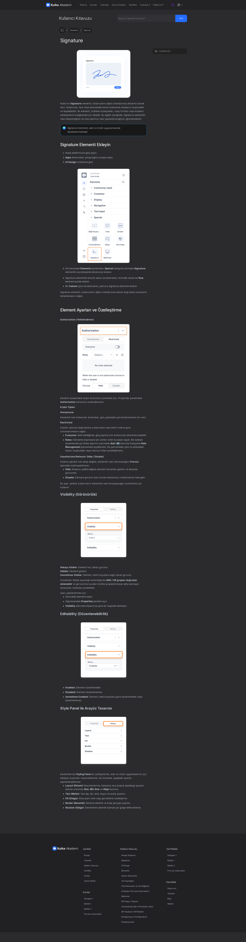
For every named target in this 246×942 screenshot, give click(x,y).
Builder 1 (87, 904)
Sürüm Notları (90, 881)
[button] (180, 4)
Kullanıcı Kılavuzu (91, 865)
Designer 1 (88, 898)
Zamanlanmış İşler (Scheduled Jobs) (137, 906)
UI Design (125, 865)
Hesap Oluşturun (128, 855)
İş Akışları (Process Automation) (135, 891)
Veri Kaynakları (127, 881)
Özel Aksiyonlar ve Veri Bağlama (135, 886)
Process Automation (93, 914)
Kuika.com (171, 888)
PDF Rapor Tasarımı (129, 901)
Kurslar (87, 855)
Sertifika (87, 870)
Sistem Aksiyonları (129, 876)
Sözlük (87, 876)
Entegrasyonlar (127, 922)
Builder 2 (88, 909)
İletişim (170, 904)
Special (87, 30)
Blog (169, 898)
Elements (74, 30)
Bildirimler (125, 896)
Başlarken (125, 860)
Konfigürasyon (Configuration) (134, 917)
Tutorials (87, 860)
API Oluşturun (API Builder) (132, 911)
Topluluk (171, 893)
